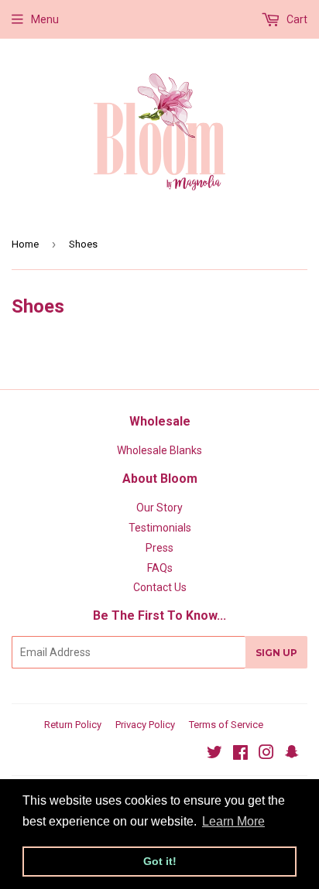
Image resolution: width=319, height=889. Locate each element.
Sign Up (276, 652)
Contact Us (160, 587)
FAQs (160, 568)
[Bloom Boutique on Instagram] (266, 754)
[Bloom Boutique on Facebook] (240, 754)
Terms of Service (226, 724)
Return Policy (72, 724)
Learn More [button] (233, 821)
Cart (295, 19)
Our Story (159, 507)
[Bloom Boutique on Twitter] (214, 754)
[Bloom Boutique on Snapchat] (292, 754)
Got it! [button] (160, 861)
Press (159, 548)
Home (25, 244)
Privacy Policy (145, 724)
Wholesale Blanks (159, 450)
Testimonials (160, 527)
